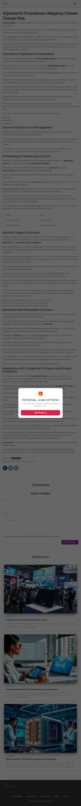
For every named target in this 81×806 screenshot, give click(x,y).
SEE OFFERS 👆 (40, 413)
